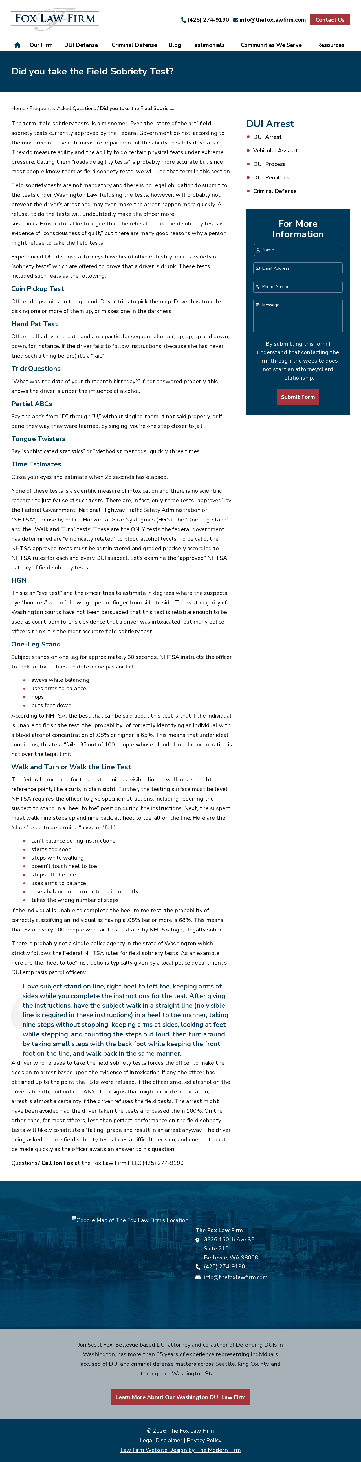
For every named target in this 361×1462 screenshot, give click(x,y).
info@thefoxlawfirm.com (273, 20)
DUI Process (269, 164)
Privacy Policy (204, 1440)
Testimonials (208, 45)
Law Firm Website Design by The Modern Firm (180, 1450)
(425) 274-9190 (208, 20)
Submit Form (298, 397)
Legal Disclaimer (161, 1440)
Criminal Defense (134, 45)
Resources (330, 45)
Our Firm (41, 45)
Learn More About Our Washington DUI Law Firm (180, 1397)
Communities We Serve (271, 45)
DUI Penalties (271, 177)
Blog (174, 45)
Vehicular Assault (275, 150)
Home (18, 45)
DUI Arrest (267, 137)
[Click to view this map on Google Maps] (130, 1255)
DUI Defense (81, 45)
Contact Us (330, 20)
